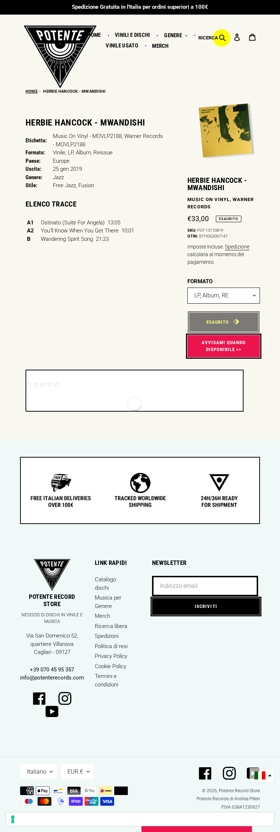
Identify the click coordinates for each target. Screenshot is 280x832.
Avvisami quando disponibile (224, 346)
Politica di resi (111, 646)
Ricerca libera (111, 626)
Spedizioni (106, 636)
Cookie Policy (110, 666)
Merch (102, 616)
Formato (200, 281)
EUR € (75, 771)
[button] (262, 775)
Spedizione (237, 247)
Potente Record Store (239, 790)
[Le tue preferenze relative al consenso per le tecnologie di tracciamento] (140, 819)
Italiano (36, 771)
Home (32, 91)
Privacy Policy (111, 656)
